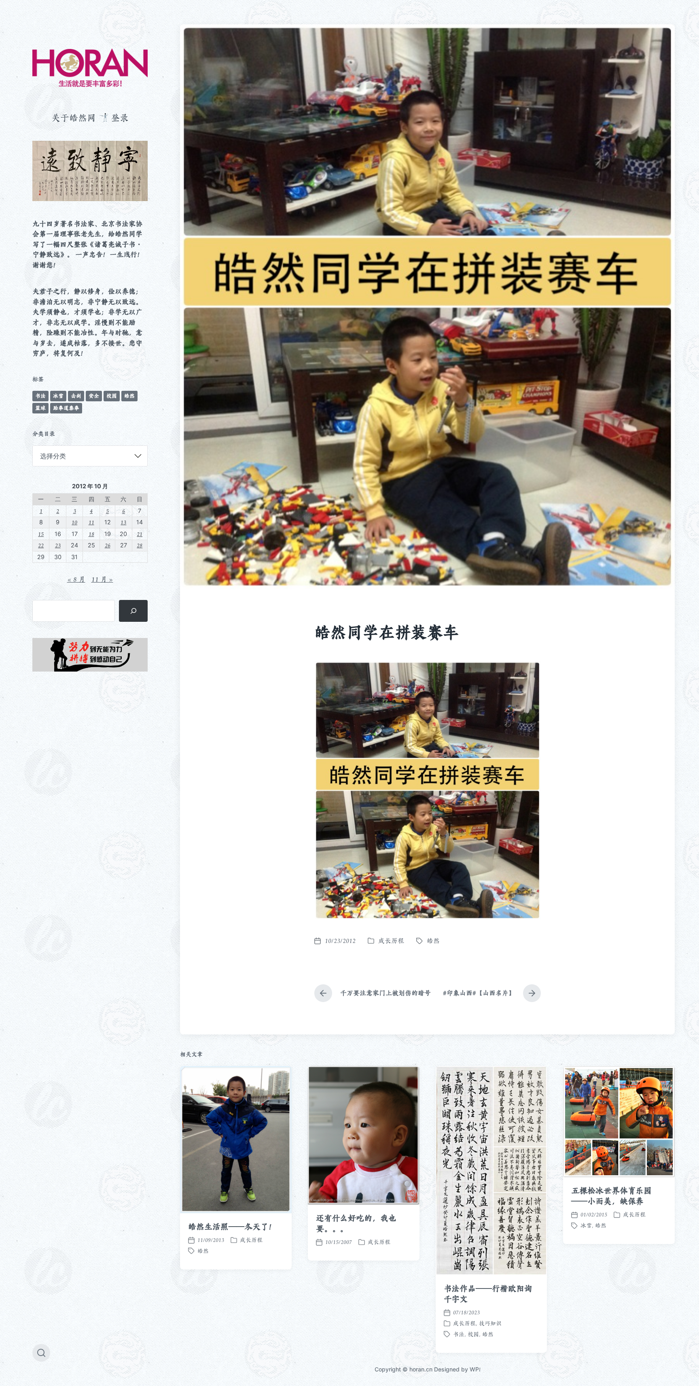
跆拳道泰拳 (66, 408)
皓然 (129, 395)
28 (139, 545)
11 (91, 522)
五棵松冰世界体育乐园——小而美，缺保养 (611, 1195)
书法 (40, 395)
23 (58, 545)
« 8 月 (76, 579)
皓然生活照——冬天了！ (232, 1226)
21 (139, 534)
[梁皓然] (90, 68)
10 (74, 522)
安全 (94, 395)
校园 (111, 395)
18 (91, 534)
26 (107, 545)
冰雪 (58, 395)
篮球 (40, 408)
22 (41, 545)
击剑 (76, 395)
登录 (120, 117)
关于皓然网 (73, 117)
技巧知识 (490, 1323)
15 (41, 534)
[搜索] (133, 611)
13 (123, 522)
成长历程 (391, 941)
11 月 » (102, 579)
